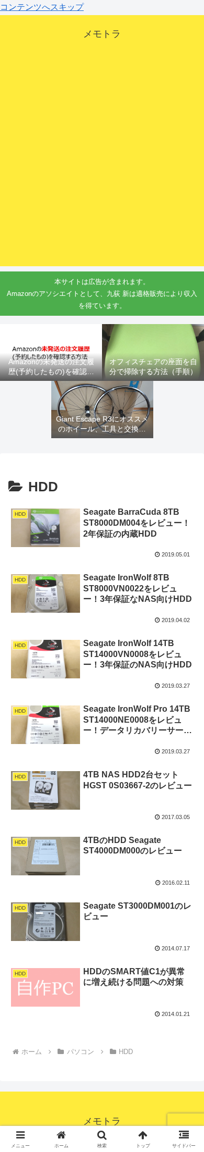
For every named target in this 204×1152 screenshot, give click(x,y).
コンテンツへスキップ (42, 7)
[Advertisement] (102, 164)
